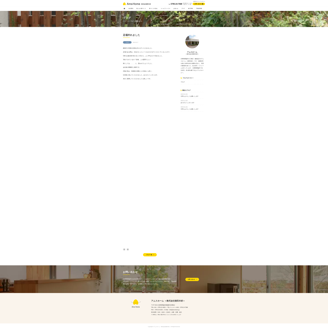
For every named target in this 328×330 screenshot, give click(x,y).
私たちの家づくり (141, 8)
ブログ (183, 8)
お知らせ (175, 8)
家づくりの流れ (153, 8)
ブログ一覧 (149, 254)
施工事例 (190, 8)
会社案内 (130, 8)
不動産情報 (199, 8)
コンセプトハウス (165, 8)
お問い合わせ (191, 279)
